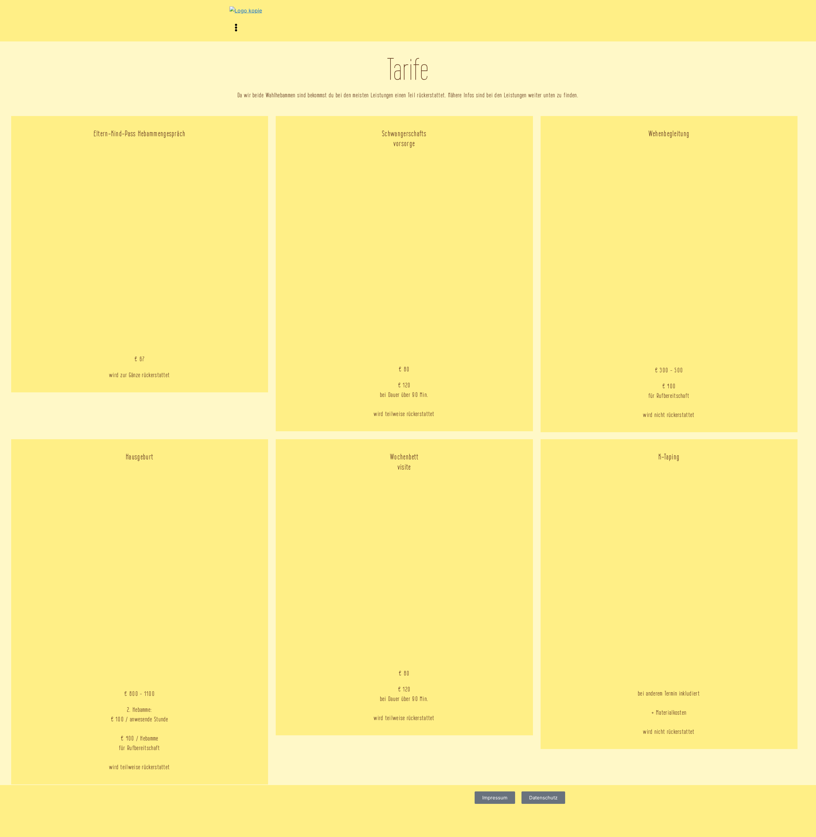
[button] (407, 28)
